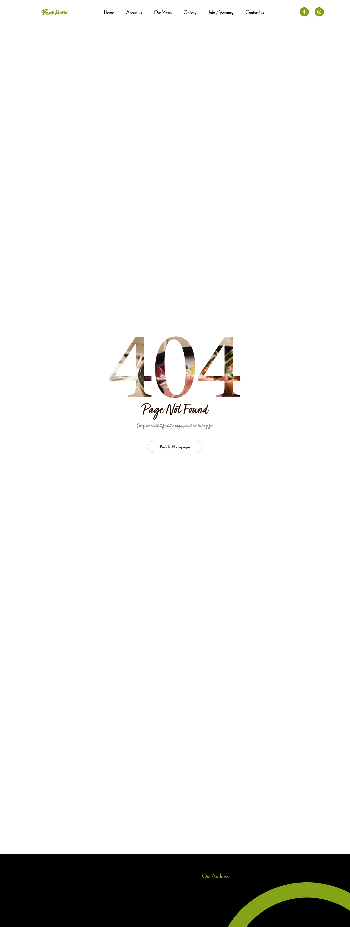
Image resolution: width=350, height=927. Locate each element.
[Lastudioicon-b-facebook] (304, 11)
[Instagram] (319, 11)
